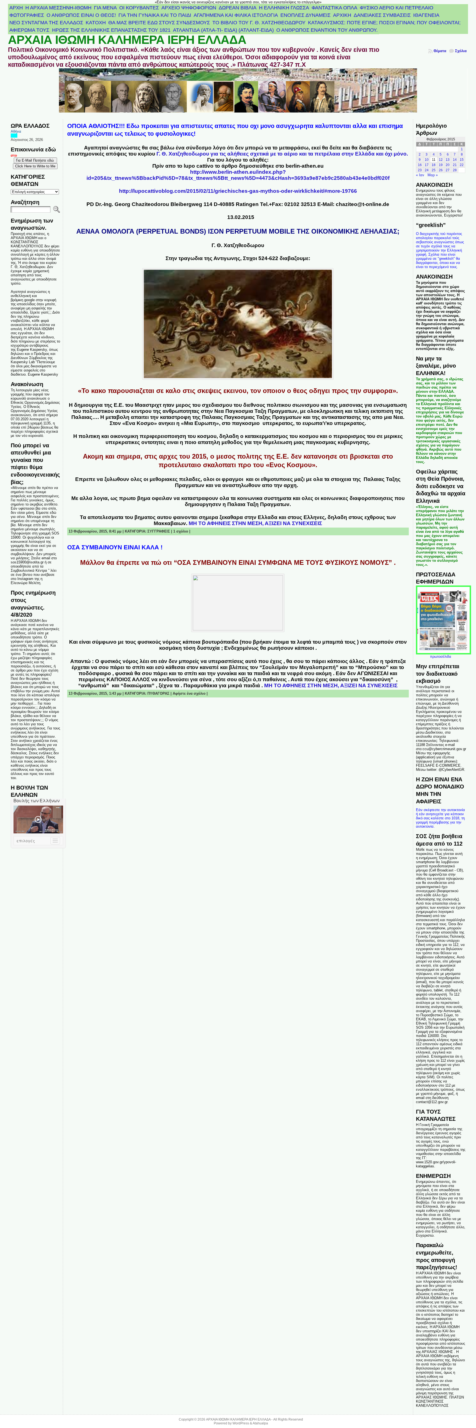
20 (448, 165)
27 (448, 170)
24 (427, 170)
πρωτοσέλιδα (440, 656)
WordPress (240, 1423)
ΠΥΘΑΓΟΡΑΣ (158, 693)
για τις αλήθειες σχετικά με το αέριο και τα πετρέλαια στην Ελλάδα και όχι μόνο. (282, 154)
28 (455, 170)
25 (434, 170)
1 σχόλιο (180, 531)
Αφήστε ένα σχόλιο (189, 693)
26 (441, 170)
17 (427, 165)
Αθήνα (16, 131)
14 (455, 159)
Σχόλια (461, 51)
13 (448, 159)
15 (462, 159)
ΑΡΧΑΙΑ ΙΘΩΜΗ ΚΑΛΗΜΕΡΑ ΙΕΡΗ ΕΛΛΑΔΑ (127, 39)
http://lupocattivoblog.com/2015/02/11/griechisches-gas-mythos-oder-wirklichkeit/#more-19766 (238, 191)
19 (441, 165)
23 (420, 170)
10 (427, 159)
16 (420, 165)
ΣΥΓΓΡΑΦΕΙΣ (158, 531)
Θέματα (440, 51)
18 (434, 165)
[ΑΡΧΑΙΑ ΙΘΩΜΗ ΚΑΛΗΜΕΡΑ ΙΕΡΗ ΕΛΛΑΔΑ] (238, 93)
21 (455, 165)
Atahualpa (260, 1423)
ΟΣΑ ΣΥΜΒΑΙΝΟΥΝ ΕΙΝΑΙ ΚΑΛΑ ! (115, 547)
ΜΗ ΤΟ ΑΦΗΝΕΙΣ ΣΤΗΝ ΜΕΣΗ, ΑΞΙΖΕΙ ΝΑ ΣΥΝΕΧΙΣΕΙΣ (255, 523)
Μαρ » (433, 175)
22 (462, 165)
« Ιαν (420, 175)
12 (441, 159)
